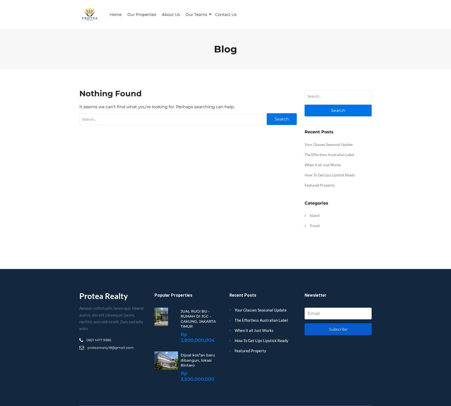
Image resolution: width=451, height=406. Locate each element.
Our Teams (196, 14)
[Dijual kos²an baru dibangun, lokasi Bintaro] (166, 360)
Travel (315, 225)
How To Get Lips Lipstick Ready (330, 175)
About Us (171, 14)
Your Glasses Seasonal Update (329, 144)
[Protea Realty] (89, 14)
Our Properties (141, 14)
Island (314, 215)
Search (282, 119)
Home (116, 14)
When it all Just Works (323, 165)
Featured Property (320, 185)
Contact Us (225, 14)
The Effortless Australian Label (329, 154)
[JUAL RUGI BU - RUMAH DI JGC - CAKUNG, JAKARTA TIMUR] (161, 317)
